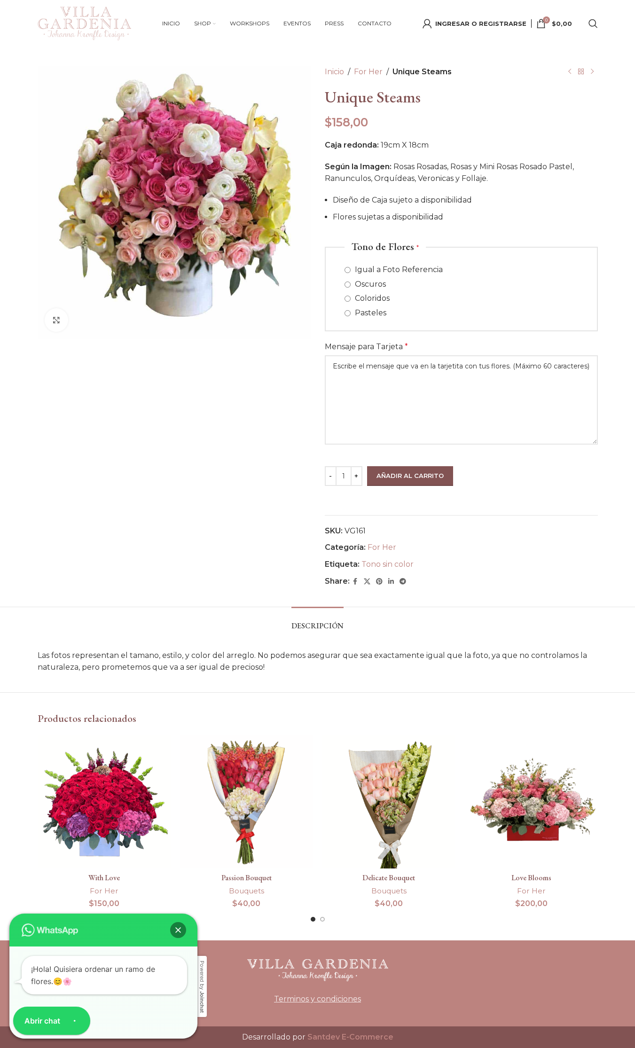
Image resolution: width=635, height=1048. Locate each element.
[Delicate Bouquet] (388, 801)
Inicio (334, 71)
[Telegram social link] (403, 581)
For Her (368, 71)
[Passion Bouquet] (246, 801)
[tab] (317, 621)
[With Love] (104, 801)
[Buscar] (593, 23)
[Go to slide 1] (313, 919)
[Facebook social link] (355, 581)
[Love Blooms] (531, 801)
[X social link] (367, 581)
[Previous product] (569, 72)
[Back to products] (581, 72)
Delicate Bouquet (388, 878)
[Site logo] (85, 22)
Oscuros (369, 284)
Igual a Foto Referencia (398, 269)
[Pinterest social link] (379, 581)
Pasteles (369, 312)
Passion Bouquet (246, 878)
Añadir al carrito (410, 475)
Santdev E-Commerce (350, 1036)
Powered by (202, 987)
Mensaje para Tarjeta (366, 346)
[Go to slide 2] (322, 919)
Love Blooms (531, 878)
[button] (178, 930)
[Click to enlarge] (56, 320)
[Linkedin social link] (391, 581)
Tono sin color (387, 564)
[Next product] (592, 72)
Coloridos (371, 298)
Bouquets (246, 890)
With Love (104, 878)
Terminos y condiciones (317, 998)
